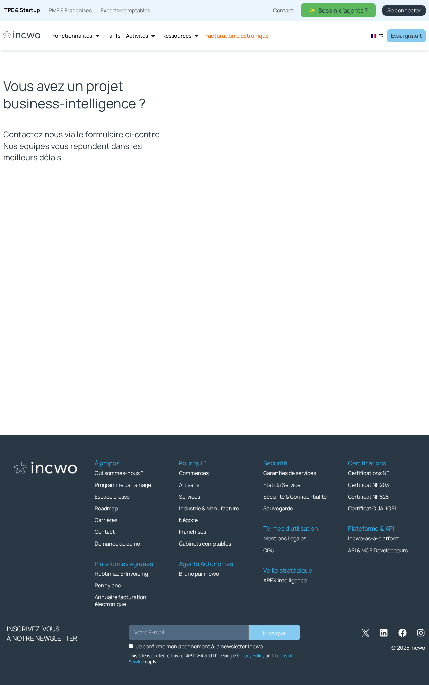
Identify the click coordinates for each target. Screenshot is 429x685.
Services (189, 496)
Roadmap (106, 508)
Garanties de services (289, 473)
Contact (105, 531)
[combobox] (377, 35)
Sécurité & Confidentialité (295, 496)
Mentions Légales (284, 538)
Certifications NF (368, 473)
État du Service (281, 485)
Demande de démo (117, 543)
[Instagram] (420, 632)
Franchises (192, 531)
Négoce (188, 520)
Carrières (106, 520)
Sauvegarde (278, 508)
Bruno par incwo (199, 573)
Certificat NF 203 (368, 485)
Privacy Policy (251, 655)
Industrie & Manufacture (209, 508)
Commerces (194, 473)
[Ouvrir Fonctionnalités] (97, 35)
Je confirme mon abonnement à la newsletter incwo (199, 646)
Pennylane (108, 585)
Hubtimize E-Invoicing (121, 573)
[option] (377, 35)
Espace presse (112, 496)
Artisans (189, 485)
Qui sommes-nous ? (119, 473)
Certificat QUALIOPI (372, 508)
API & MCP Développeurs (378, 550)
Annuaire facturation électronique (120, 600)
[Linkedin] (383, 632)
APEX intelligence (285, 580)
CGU (268, 550)
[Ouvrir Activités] (153, 35)
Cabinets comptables (205, 543)
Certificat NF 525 (368, 496)
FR (381, 36)
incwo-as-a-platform (374, 538)
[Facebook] (402, 632)
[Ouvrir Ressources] (196, 35)
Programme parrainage (123, 485)
